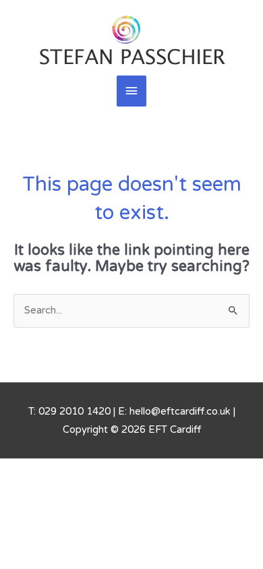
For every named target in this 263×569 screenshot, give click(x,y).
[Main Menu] (131, 91)
